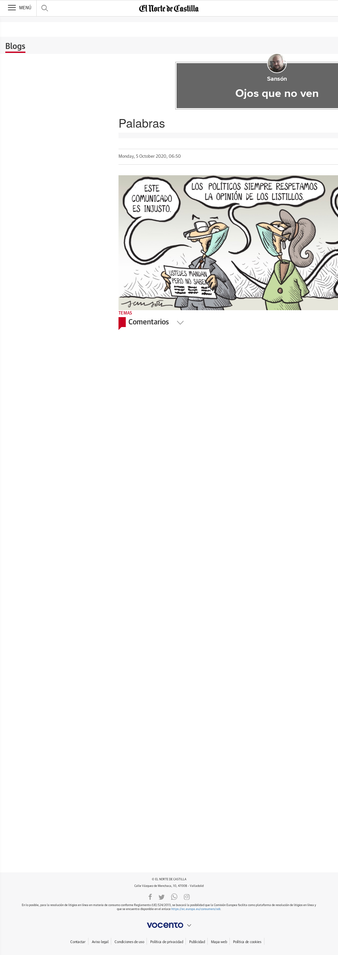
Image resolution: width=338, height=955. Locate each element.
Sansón (277, 79)
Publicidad (197, 942)
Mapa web (219, 942)
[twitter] (161, 896)
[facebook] (150, 896)
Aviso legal (100, 942)
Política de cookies (247, 942)
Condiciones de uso (129, 942)
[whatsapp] (174, 896)
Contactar (77, 942)
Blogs (15, 47)
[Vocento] (169, 925)
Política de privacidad (166, 942)
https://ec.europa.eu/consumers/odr (195, 909)
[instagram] (186, 896)
